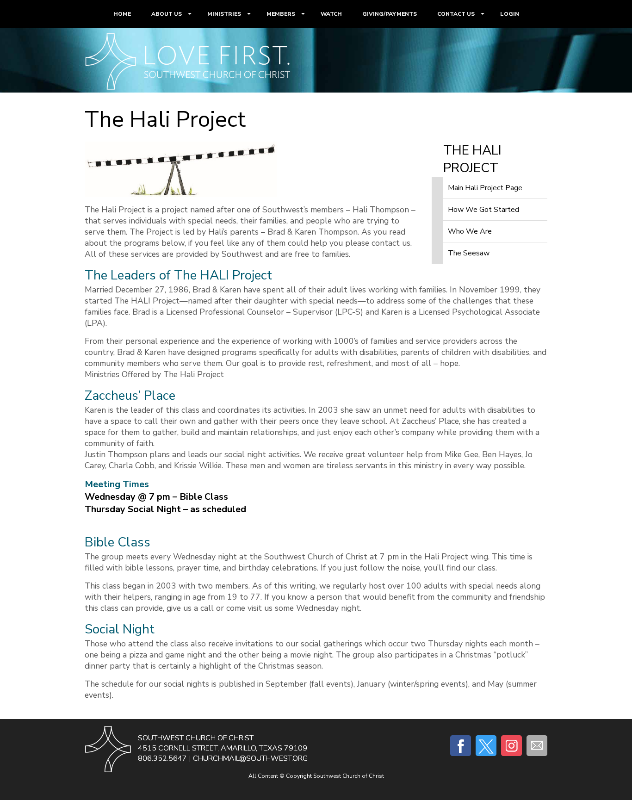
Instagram (511, 745)
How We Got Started (483, 210)
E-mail (537, 745)
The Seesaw (468, 253)
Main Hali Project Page (485, 188)
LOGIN (509, 14)
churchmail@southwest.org (250, 758)
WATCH (331, 14)
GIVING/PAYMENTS (389, 14)
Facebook (460, 745)
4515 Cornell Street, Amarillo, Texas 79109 (222, 748)
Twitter (486, 745)
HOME (122, 14)
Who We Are (470, 231)
